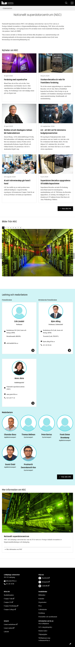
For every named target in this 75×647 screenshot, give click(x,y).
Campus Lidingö (9, 609)
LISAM (6, 632)
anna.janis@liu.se (12, 394)
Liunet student (8, 628)
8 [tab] (20, 228)
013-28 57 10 (11, 398)
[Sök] (66, 3)
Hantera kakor (42, 631)
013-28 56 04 (47, 345)
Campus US (7, 602)
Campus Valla (8, 599)
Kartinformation (9, 595)
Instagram (45, 582)
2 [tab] (5, 228)
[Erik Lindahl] (19, 350)
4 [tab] (10, 228)
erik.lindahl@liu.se (12, 343)
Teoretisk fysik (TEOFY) (51, 336)
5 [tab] (13, 228)
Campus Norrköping (10, 606)
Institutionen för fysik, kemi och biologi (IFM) (16, 331)
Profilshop (41, 613)
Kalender (41, 599)
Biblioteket (41, 595)
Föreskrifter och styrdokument (47, 617)
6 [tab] (15, 228)
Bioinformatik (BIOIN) (14, 336)
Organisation (7, 8)
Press (40, 606)
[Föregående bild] (2, 256)
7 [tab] (18, 228)
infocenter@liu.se (11, 581)
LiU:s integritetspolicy (45, 627)
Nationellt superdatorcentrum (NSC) (15, 388)
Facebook (45, 578)
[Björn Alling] (56, 350)
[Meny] (72, 3)
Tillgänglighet (42, 634)
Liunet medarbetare (10, 624)
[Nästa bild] (73, 256)
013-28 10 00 (10, 584)
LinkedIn (45, 586)
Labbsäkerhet (42, 609)
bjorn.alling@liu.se (49, 341)
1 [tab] (3, 228)
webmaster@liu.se (44, 640)
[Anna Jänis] (19, 403)
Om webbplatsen (43, 623)
